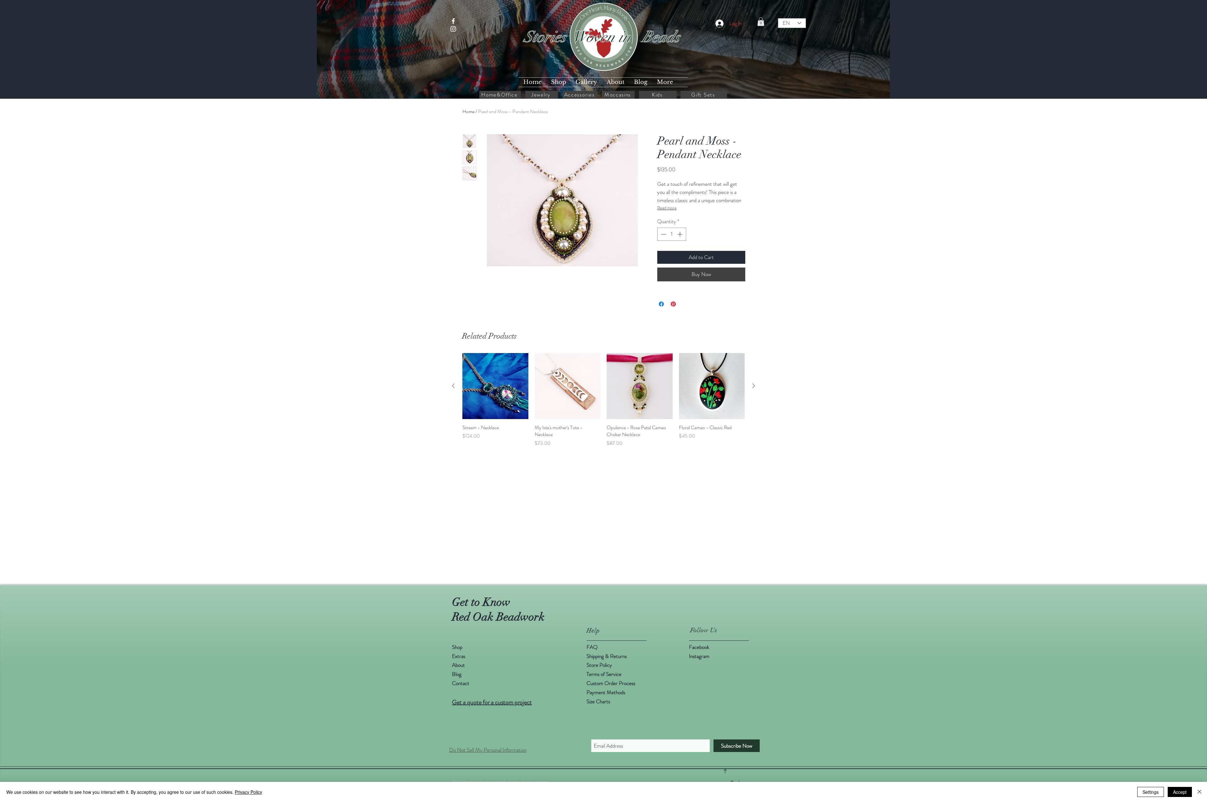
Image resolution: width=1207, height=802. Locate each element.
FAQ (592, 647)
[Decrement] (663, 234)
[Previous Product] (453, 386)
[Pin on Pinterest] (673, 304)
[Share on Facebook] (661, 304)
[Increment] (680, 234)
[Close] (1199, 792)
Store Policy (599, 665)
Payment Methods (606, 692)
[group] (603, 400)
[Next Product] (754, 386)
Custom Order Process (611, 683)
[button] (760, 21)
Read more (667, 208)
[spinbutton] (671, 234)
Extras (458, 656)
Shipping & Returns (607, 656)
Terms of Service (604, 674)
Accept (1180, 792)
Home (468, 111)
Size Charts (598, 701)
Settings (1151, 792)
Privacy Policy (248, 792)
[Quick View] (495, 386)
